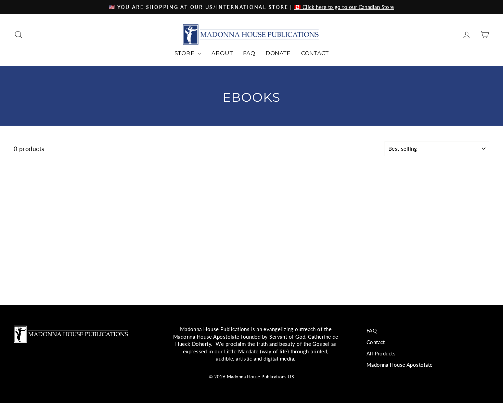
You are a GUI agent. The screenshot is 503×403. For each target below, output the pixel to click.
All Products (381, 353)
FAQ (249, 53)
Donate (278, 53)
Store (185, 53)
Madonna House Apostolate (399, 365)
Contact (315, 53)
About (222, 53)
